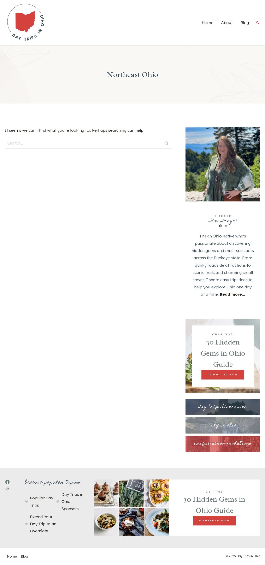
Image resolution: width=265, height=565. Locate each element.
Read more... (232, 294)
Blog (245, 22)
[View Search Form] (257, 22)
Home (207, 22)
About (227, 22)
